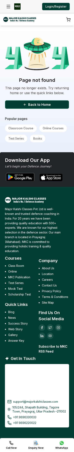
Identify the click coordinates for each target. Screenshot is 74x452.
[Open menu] (8, 6)
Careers (47, 279)
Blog (11, 312)
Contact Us (49, 285)
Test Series (16, 138)
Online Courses (53, 128)
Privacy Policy (51, 291)
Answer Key (16, 340)
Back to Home (39, 105)
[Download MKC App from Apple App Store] (50, 177)
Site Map (48, 302)
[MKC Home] (17, 6)
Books (37, 138)
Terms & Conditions (55, 297)
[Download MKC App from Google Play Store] (20, 177)
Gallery (13, 335)
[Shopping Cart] (68, 19)
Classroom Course (20, 128)
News (12, 317)
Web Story (15, 329)
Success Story (18, 323)
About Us (48, 268)
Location (47, 274)
